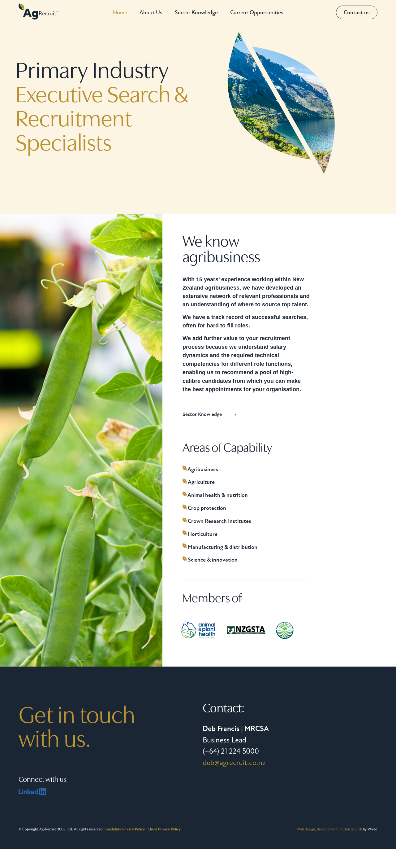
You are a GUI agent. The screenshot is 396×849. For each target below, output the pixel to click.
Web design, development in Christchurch (329, 829)
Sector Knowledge (196, 12)
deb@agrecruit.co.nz (234, 762)
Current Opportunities (256, 12)
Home (120, 12)
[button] (356, 12)
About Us (151, 12)
